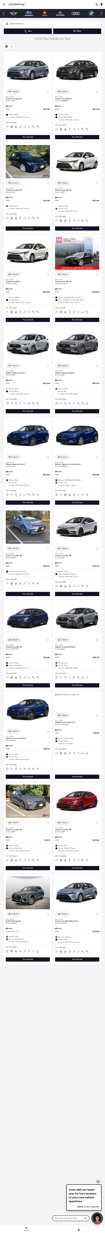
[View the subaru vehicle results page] (13, 13)
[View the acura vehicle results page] (44, 13)
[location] (101, 4)
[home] (17, 4)
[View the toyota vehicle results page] (29, 13)
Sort (30, 31)
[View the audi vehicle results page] (60, 13)
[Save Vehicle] (48, 92)
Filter (79, 31)
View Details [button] (28, 137)
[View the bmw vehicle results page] (76, 13)
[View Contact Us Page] (97, 4)
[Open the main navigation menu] (4, 4)
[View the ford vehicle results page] (91, 13)
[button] (3, 13)
